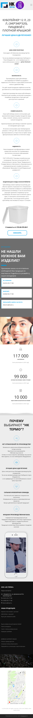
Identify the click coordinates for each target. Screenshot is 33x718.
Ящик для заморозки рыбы (8, 616)
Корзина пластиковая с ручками (9, 611)
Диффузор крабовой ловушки (9, 639)
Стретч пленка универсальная (9, 629)
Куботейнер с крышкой (7, 614)
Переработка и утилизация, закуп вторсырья (13, 646)
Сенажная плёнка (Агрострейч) (9, 644)
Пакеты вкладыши (6, 626)
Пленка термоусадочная (7, 641)
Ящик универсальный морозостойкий (11, 624)
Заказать (17, 233)
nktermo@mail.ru (7, 603)
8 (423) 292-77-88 (7, 598)
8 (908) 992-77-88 (7, 600)
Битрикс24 (23, 716)
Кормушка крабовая (6, 631)
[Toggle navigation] (31, 5)
